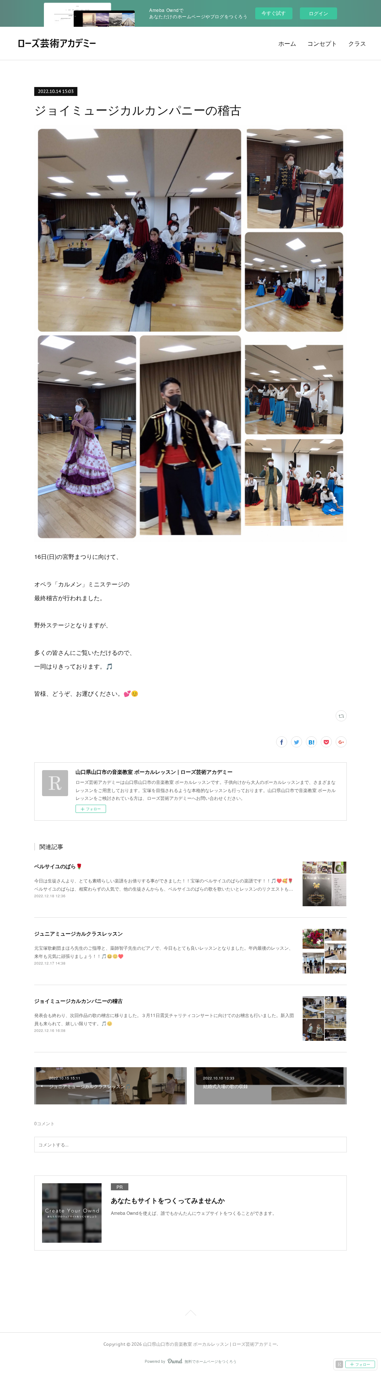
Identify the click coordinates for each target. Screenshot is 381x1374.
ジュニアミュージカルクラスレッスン (78, 933)
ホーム (287, 43)
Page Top (190, 1314)
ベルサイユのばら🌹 (58, 866)
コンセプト (322, 43)
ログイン (318, 13)
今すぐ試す (274, 12)
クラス (357, 43)
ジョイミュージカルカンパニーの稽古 (78, 1000)
